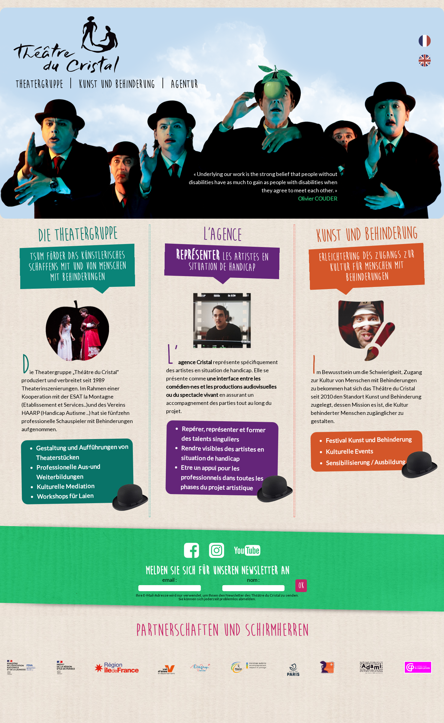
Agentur (184, 84)
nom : (253, 579)
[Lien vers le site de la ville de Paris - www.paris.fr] (293, 669)
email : (169, 579)
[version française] (425, 41)
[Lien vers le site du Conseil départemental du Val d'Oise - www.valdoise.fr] (166, 669)
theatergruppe (39, 84)
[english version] (425, 60)
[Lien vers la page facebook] (191, 541)
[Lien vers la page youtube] (247, 541)
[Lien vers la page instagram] (217, 541)
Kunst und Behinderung (117, 84)
